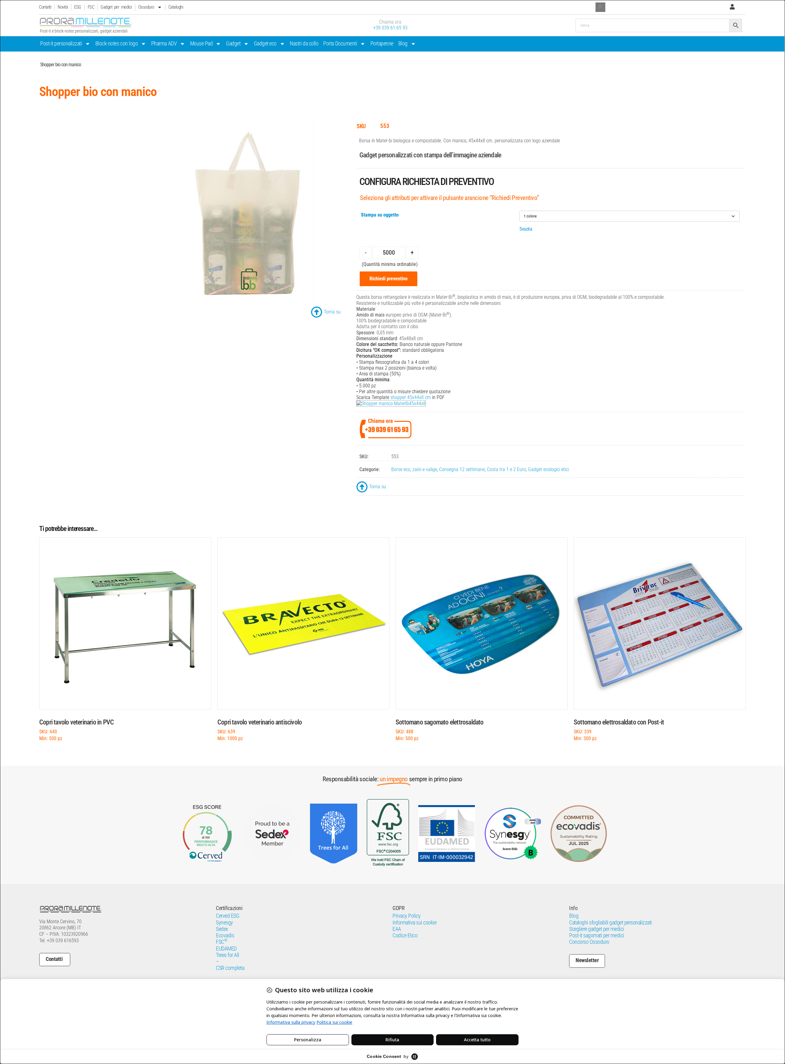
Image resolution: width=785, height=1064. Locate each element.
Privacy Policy (406, 916)
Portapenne (381, 43)
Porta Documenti (340, 43)
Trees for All (227, 955)
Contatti (45, 7)
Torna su (332, 312)
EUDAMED (226, 949)
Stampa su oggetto (380, 215)
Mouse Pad (201, 43)
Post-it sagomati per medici (596, 935)
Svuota (525, 229)
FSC (91, 7)
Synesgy (224, 923)
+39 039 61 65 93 (390, 28)
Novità (63, 7)
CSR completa (230, 968)
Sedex (222, 929)
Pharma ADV (164, 43)
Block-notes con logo (116, 43)
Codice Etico (404, 935)
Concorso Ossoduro (589, 942)
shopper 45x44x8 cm (410, 397)
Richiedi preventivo (389, 279)
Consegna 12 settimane (462, 469)
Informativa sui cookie (414, 923)
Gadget (233, 43)
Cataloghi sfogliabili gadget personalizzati (610, 923)
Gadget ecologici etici (548, 469)
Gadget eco (265, 43)
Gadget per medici (116, 7)
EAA (396, 929)
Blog (403, 43)
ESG (77, 7)
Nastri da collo (304, 43)
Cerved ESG (227, 916)
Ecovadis (225, 935)
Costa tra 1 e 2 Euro (506, 469)
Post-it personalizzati (61, 43)
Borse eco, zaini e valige (414, 469)
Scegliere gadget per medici (596, 929)
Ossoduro (146, 7)
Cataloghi (175, 7)
